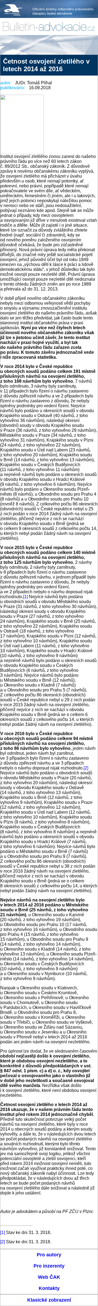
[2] (86, 768)
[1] (25, 596)
